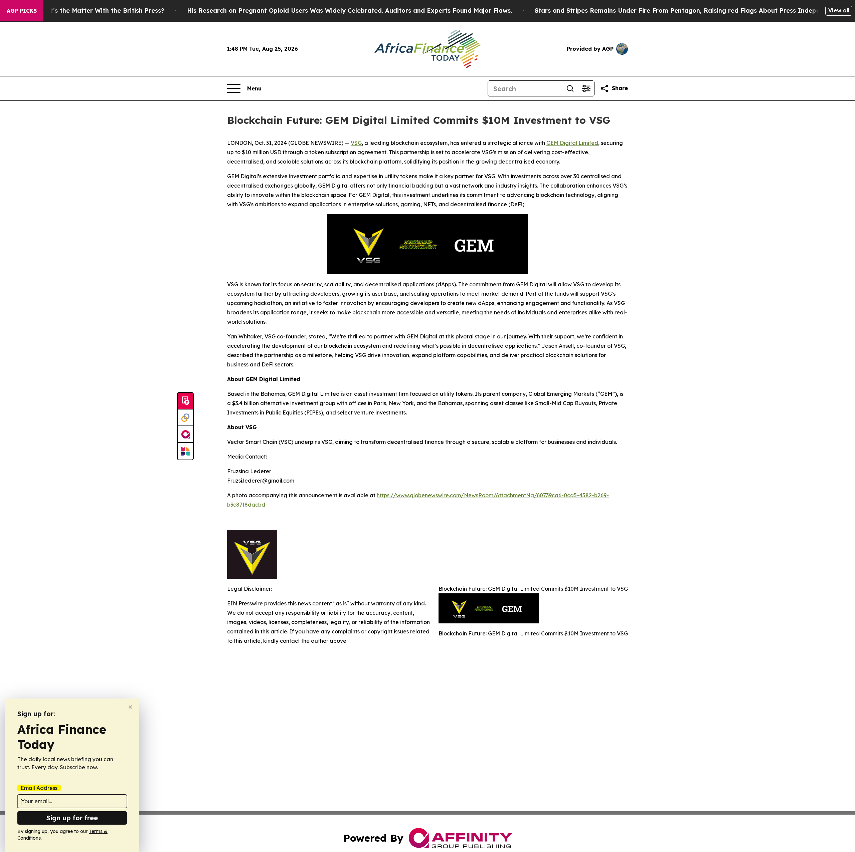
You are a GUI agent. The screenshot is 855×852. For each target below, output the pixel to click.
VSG (356, 142)
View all (838, 10)
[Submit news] (185, 401)
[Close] (130, 707)
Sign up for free (72, 818)
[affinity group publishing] (185, 434)
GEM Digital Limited (572, 142)
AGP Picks (22, 10)
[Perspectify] (185, 417)
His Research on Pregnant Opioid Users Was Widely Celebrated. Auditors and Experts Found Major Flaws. (349, 10)
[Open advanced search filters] (586, 88)
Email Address (39, 788)
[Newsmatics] (185, 451)
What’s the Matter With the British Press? (100, 10)
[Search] (570, 88)
